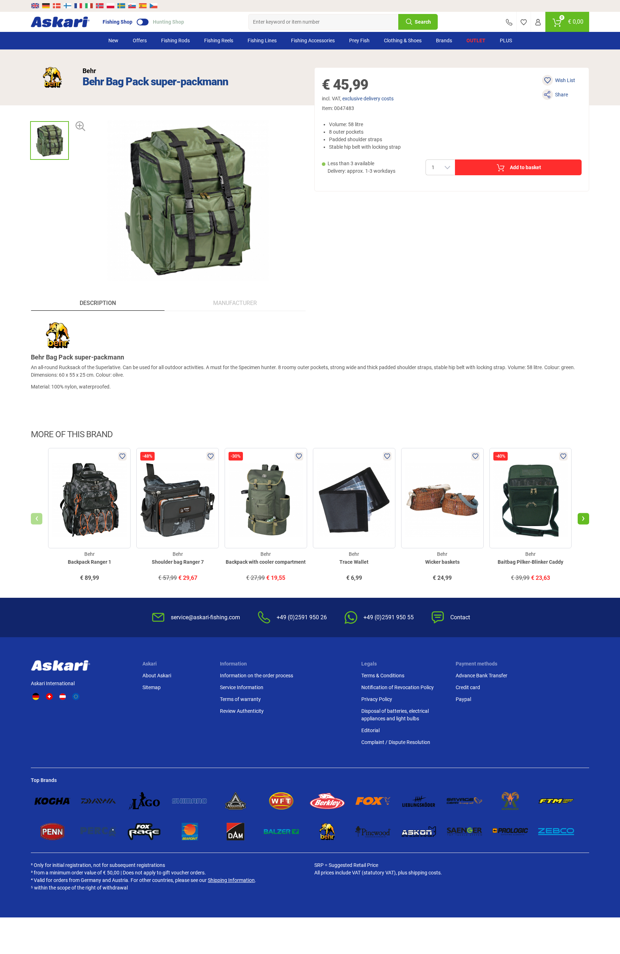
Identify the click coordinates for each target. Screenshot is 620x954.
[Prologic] (510, 832)
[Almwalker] (510, 801)
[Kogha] (52, 801)
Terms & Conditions (382, 675)
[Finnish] (67, 5)
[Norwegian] (99, 5)
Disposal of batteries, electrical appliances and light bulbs (395, 714)
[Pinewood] (373, 832)
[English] (36, 5)
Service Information (241, 687)
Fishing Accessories (313, 40)
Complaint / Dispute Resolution (395, 742)
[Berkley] (327, 801)
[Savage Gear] (465, 801)
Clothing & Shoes (403, 40)
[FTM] (556, 801)
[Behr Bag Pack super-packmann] (49, 140)
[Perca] (98, 832)
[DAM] (236, 832)
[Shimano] (190, 801)
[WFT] (281, 801)
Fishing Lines (262, 40)
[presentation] (49, 115)
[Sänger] (465, 832)
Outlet (475, 40)
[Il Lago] (144, 801)
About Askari (156, 675)
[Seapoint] (190, 832)
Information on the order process (256, 675)
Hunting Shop (168, 22)
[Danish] (56, 5)
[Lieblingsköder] (419, 801)
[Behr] (52, 77)
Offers (140, 40)
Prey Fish (359, 40)
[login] (538, 22)
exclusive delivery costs (368, 98)
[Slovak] (132, 5)
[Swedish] (121, 5)
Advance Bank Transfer (481, 675)
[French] (78, 5)
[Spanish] (142, 5)
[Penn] (52, 832)
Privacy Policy (376, 699)
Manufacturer (235, 303)
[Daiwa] (98, 801)
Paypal (463, 699)
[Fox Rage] (144, 832)
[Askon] (419, 832)
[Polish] (110, 5)
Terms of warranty (240, 699)
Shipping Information (231, 880)
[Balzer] (281, 832)
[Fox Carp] (373, 801)
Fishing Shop (117, 22)
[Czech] (153, 5)
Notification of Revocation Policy (397, 687)
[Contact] (509, 22)
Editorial (370, 730)
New (113, 40)
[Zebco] (556, 832)
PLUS (506, 40)
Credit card (468, 687)
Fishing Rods (175, 40)
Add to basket (525, 167)
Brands (444, 40)
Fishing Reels (218, 40)
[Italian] (89, 5)
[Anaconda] (236, 801)
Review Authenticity (242, 711)
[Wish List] (523, 22)
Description (98, 303)
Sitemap (151, 687)
